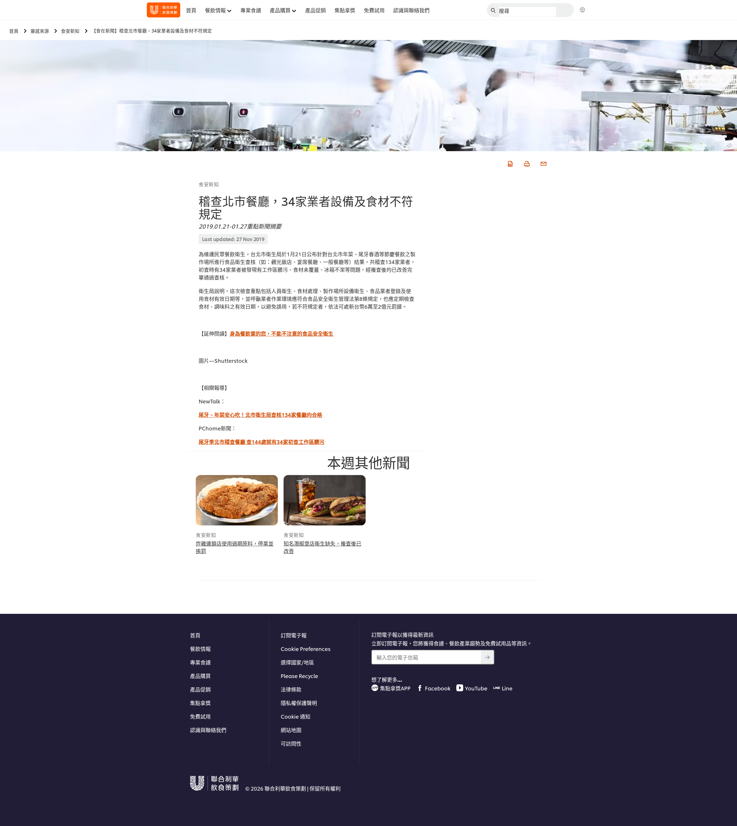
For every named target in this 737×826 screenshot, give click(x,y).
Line (507, 688)
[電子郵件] (543, 162)
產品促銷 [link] (315, 10)
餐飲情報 (200, 648)
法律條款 (291, 689)
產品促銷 (200, 689)
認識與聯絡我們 (208, 729)
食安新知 (209, 184)
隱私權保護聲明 (299, 702)
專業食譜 (200, 662)
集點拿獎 (200, 702)
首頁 (195, 635)
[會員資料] (582, 10)
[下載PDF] (510, 162)
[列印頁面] (526, 162)
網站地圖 (291, 729)
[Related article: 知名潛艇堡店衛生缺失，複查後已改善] (325, 500)
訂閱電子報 (294, 635)
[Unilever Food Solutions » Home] (163, 10)
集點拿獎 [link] (345, 10)
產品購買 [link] (280, 10)
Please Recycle (299, 675)
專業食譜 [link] (250, 10)
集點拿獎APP (395, 688)
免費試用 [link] (374, 10)
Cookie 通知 (295, 716)
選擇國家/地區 (297, 662)
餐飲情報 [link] (215, 10)
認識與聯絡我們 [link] (411, 10)
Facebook (438, 688)
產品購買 (200, 675)
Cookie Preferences (305, 648)
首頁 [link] (191, 10)
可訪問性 (291, 743)
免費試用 (200, 716)
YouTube (476, 688)
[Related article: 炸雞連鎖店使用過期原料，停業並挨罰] (237, 500)
